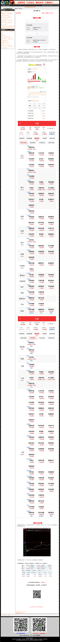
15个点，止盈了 (4, 24)
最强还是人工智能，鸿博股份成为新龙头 (8, 26)
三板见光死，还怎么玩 (5, 15)
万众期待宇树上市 (5, 40)
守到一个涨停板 (4, 47)
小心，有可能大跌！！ (5, 18)
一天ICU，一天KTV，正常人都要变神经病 (8, 31)
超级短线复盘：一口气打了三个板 (7, 20)
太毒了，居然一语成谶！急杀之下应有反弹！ (8, 12)
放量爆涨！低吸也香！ (19, 613)
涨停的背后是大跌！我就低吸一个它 (21, 612)
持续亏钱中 (3, 35)
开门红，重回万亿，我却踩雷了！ (7, 22)
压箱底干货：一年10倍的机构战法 (7, 13)
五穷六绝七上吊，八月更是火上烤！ (7, 38)
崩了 (2, 33)
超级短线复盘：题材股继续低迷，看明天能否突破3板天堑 (8, 28)
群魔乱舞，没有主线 (5, 42)
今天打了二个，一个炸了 (6, 44)
